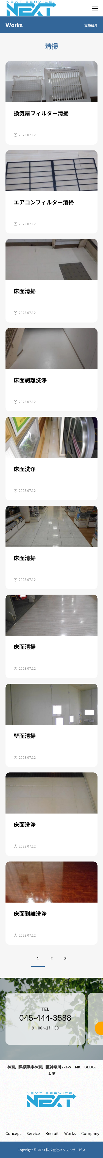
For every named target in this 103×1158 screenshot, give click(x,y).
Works (70, 1133)
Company (90, 1133)
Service (33, 1133)
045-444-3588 (45, 1018)
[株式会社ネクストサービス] (51, 1099)
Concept (13, 1133)
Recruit (52, 1133)
